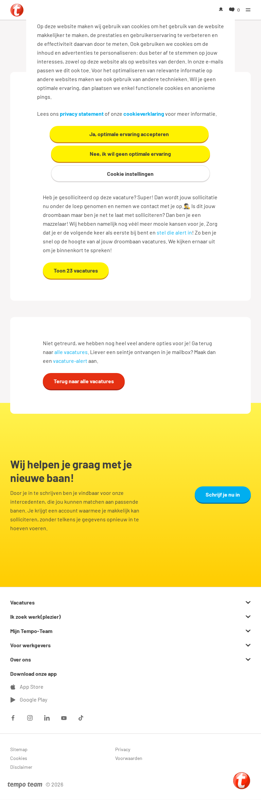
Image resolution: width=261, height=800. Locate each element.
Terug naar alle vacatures (84, 381)
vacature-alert (70, 360)
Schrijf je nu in (223, 494)
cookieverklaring (143, 113)
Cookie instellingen (130, 173)
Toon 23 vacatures (76, 270)
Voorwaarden (128, 758)
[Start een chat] (241, 780)
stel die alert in (174, 232)
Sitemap (19, 749)
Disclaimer (21, 767)
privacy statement (82, 113)
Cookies (18, 758)
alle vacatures (71, 352)
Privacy (122, 749)
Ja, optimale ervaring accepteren (129, 134)
